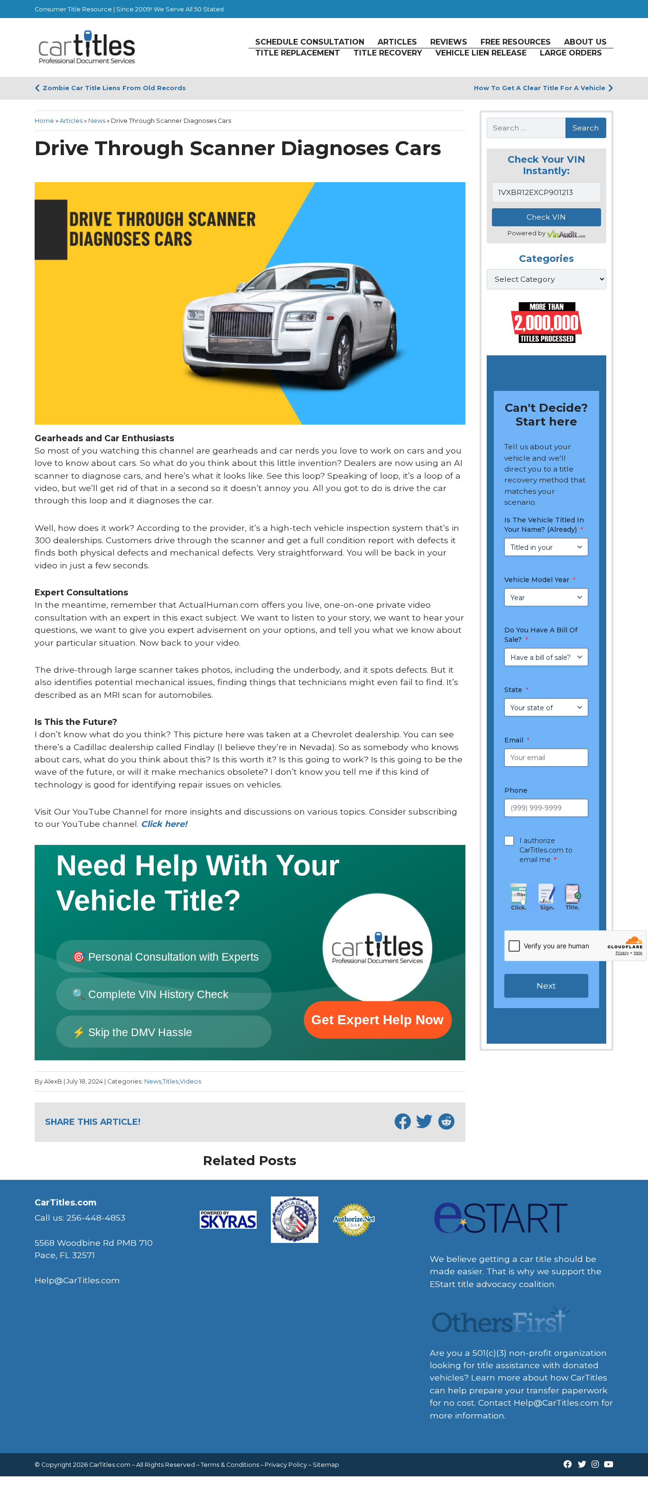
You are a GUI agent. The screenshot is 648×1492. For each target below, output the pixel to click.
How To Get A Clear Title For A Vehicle (539, 88)
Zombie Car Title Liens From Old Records (114, 88)
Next (546, 986)
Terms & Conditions (230, 1464)
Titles (170, 1081)
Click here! (164, 824)
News (96, 120)
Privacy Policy (286, 1464)
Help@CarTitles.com (556, 1403)
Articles (71, 120)
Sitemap (326, 1464)
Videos (190, 1081)
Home (44, 120)
